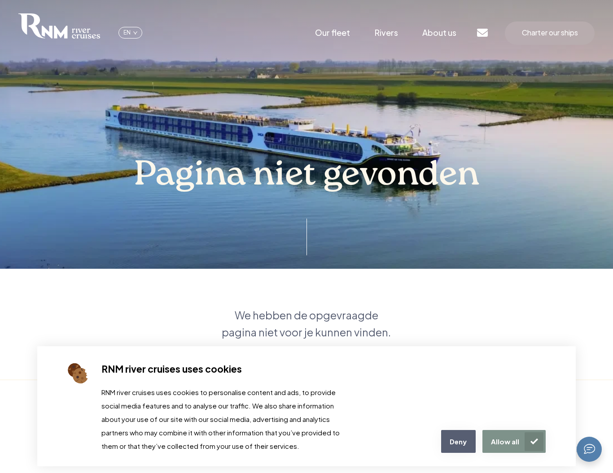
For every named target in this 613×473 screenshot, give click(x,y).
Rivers (386, 32)
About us (439, 32)
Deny (458, 441)
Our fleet (332, 32)
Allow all (505, 441)
